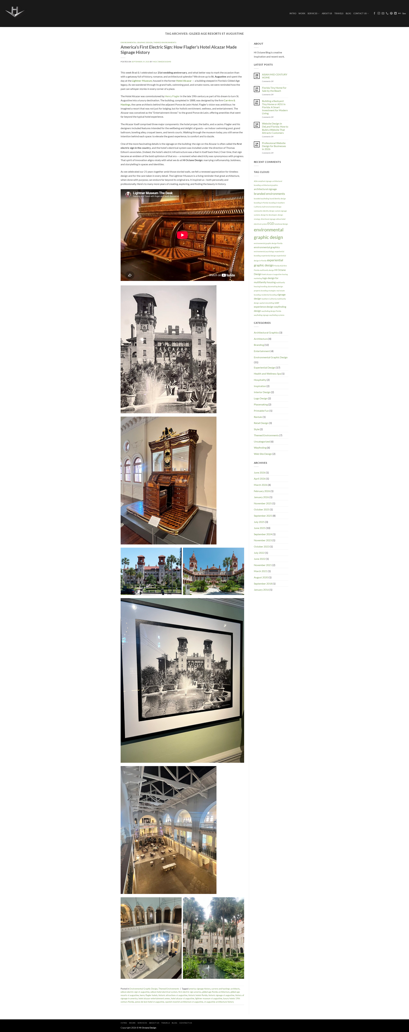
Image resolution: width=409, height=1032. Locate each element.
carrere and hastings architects (225, 988)
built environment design (271, 207)
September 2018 (263, 583)
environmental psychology (264, 251)
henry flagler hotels (149, 995)
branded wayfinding (261, 199)
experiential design (268, 256)
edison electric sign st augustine (135, 992)
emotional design (281, 224)
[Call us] (387, 13)
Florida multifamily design (264, 270)
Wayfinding (260, 447)
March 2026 (260, 484)
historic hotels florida (198, 995)
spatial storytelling (266, 303)
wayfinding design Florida (271, 311)
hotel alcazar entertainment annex (154, 998)
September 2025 (263, 515)
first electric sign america (189, 992)
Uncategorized (262, 441)
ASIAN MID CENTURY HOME (274, 76)
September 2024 (263, 534)
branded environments (269, 193)
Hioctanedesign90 (162, 62)
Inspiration (260, 386)
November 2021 (263, 564)
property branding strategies (265, 291)
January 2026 (261, 497)
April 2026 (260, 478)
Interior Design (262, 392)
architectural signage (265, 188)
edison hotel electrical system (163, 992)
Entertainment (262, 351)
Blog (348, 13)
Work (301, 13)
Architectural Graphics (266, 332)
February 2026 (262, 491)
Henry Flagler (172, 96)
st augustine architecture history (219, 1002)
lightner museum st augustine (208, 998)
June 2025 (259, 527)
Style (256, 429)
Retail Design (261, 422)
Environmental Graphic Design (137, 42)
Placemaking (261, 404)
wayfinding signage (261, 315)
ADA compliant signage (263, 181)
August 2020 (261, 577)
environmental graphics (267, 247)
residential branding (269, 295)
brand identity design (278, 199)
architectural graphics (269, 185)
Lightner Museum (142, 80)
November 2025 (263, 503)
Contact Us (360, 13)
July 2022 (259, 552)
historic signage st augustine (221, 995)
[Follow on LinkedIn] (395, 13)
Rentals (258, 416)
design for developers (269, 215)
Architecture (261, 338)
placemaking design (275, 286)
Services (312, 13)
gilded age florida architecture (216, 992)
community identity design (264, 211)
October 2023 (261, 546)
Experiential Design (264, 367)
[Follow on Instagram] (379, 13)
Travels (338, 13)
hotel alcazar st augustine (182, 998)
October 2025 (261, 509)
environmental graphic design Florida (268, 243)
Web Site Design (263, 453)
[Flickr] (399, 13)
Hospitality (260, 379)
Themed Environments (164, 42)
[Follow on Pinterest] (391, 13)
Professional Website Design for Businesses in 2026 (274, 146)
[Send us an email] (383, 13)
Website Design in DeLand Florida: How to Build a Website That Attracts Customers (275, 128)
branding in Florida (261, 203)
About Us (327, 13)
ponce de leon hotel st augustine (149, 1002)
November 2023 (263, 540)
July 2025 (259, 521)
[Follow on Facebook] (374, 13)
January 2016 (261, 589)
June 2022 (259, 558)
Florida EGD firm (280, 266)
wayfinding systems (276, 315)
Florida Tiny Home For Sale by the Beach (274, 89)
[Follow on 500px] (404, 13)
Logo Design (260, 398)
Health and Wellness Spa (267, 373)
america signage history (199, 988)
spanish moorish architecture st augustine (184, 1002)
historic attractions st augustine (172, 995)
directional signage (268, 219)
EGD (270, 223)
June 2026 (259, 472)
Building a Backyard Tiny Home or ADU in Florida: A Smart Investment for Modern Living (275, 107)
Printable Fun (261, 410)
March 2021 (260, 571)
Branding (259, 344)
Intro (292, 13)
